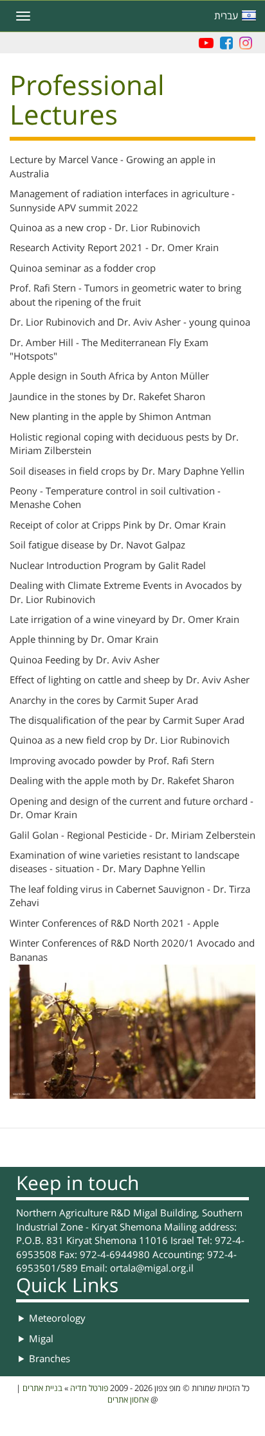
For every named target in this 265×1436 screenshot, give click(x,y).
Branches (49, 1359)
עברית (226, 16)
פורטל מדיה (89, 1388)
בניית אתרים (42, 1388)
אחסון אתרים (128, 1400)
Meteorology (57, 1318)
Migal (41, 1339)
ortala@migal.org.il (152, 1268)
